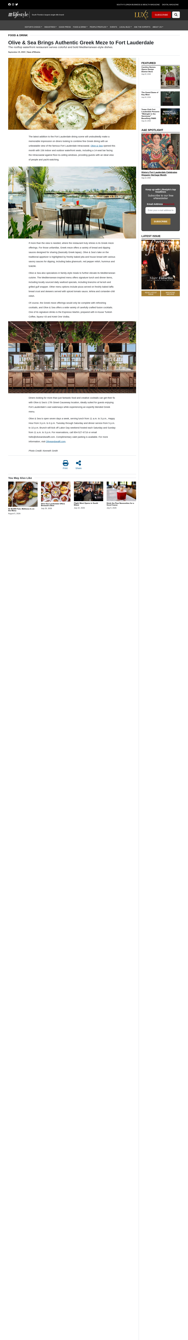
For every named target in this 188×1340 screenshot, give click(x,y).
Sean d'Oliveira (33, 52)
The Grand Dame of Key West (149, 93)
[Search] (176, 15)
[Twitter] (16, 4)
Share (78, 468)
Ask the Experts (142, 27)
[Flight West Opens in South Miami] (88, 491)
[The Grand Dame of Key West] (170, 98)
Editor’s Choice (33, 27)
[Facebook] (9, 4)
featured (148, 62)
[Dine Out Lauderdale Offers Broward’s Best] (55, 492)
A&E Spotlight (152, 129)
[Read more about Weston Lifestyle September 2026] (160, 265)
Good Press (65, 27)
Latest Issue (151, 236)
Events (113, 27)
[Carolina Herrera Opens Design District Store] (170, 77)
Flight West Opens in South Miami (86, 504)
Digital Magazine (170, 4)
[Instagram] (13, 4)
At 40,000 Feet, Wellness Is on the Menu (21, 510)
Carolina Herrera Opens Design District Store (148, 69)
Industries (49, 27)
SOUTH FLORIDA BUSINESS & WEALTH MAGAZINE (138, 4)
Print (65, 468)
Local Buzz (124, 27)
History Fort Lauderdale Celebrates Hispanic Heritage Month (159, 173)
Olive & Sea (97, 146)
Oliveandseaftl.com (55, 441)
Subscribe (161, 15)
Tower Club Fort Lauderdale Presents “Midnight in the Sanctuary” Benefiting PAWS (150, 113)
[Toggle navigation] (10, 15)
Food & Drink (79, 27)
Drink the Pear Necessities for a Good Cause (120, 504)
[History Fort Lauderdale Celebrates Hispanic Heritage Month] (160, 152)
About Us (157, 27)
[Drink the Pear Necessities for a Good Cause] (121, 491)
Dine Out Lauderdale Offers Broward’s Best (53, 504)
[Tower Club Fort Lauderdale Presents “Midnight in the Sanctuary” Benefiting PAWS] (170, 116)
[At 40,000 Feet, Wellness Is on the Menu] (23, 494)
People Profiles (98, 27)
